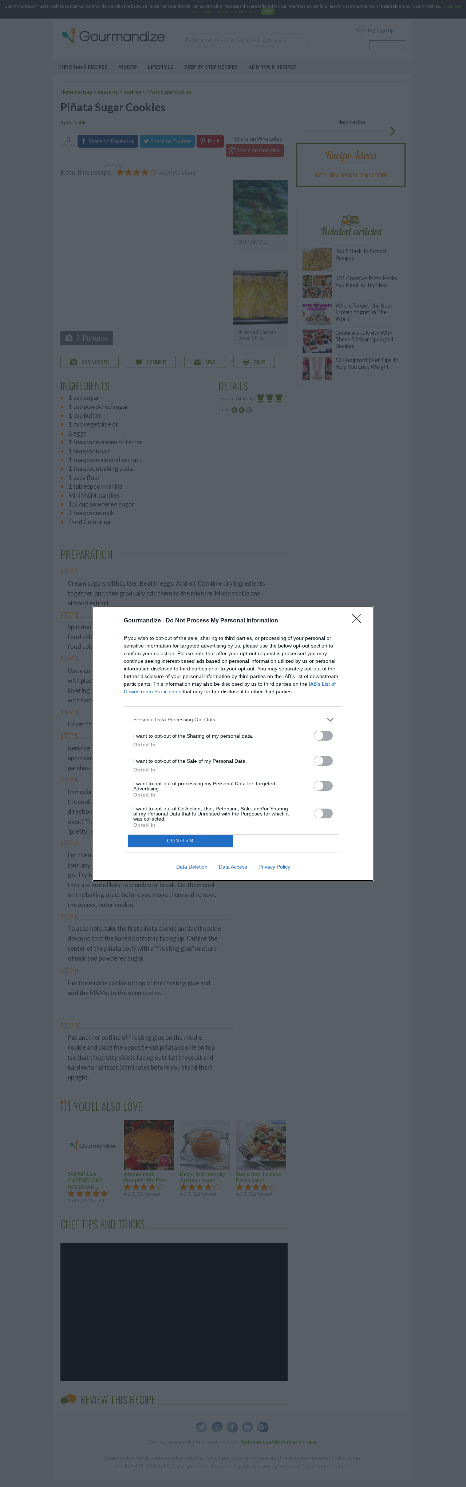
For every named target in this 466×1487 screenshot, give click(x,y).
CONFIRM (180, 840)
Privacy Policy (274, 867)
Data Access (233, 867)
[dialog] (233, 744)
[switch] (323, 736)
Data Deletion (192, 867)
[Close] (359, 621)
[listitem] (233, 720)
